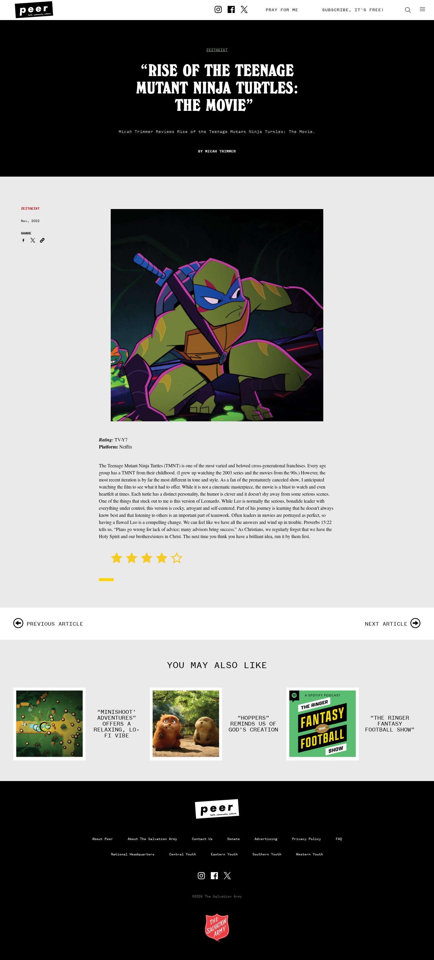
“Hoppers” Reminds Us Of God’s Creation (253, 724)
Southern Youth (266, 854)
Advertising (265, 838)
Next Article (386, 624)
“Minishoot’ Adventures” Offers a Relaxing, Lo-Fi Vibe (117, 724)
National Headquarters (132, 854)
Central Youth (182, 854)
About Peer (102, 838)
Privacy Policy (306, 838)
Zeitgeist (217, 50)
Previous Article (55, 624)
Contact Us (202, 838)
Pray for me (282, 9)
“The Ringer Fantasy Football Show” (390, 724)
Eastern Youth (224, 854)
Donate (233, 838)
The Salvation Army (217, 927)
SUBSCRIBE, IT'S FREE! (353, 9)
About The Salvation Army (152, 838)
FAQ (339, 838)
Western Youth (309, 854)
